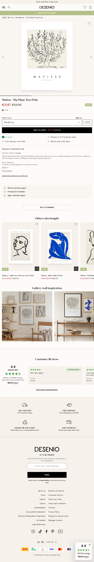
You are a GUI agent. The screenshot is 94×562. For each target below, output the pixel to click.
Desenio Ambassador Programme (32, 516)
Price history (7, 171)
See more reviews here (47, 390)
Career (43, 503)
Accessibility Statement (36, 512)
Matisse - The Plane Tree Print (30, 18)
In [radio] (81, 118)
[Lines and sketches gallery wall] (27, 316)
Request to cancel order (58, 516)
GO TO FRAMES (47, 207)
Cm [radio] (77, 118)
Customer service (55, 495)
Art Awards (41, 520)
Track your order (55, 499)
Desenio (54, 555)
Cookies (51, 508)
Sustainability (40, 508)
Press (43, 495)
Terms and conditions (57, 503)
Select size (6, 118)
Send (47, 475)
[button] (87, 122)
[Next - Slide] (91, 57)
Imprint (43, 499)
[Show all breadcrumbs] (4, 17)
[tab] (15, 95)
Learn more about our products (15, 176)
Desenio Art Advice (56, 491)
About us (42, 491)
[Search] (9, 7)
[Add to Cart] (37, 269)
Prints (12, 18)
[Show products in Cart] (90, 7)
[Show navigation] (3, 7)
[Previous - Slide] (3, 57)
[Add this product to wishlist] (89, 23)
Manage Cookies (55, 520)
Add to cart (46, 130)
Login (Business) (39, 524)
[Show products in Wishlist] (85, 7)
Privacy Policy (44, 480)
